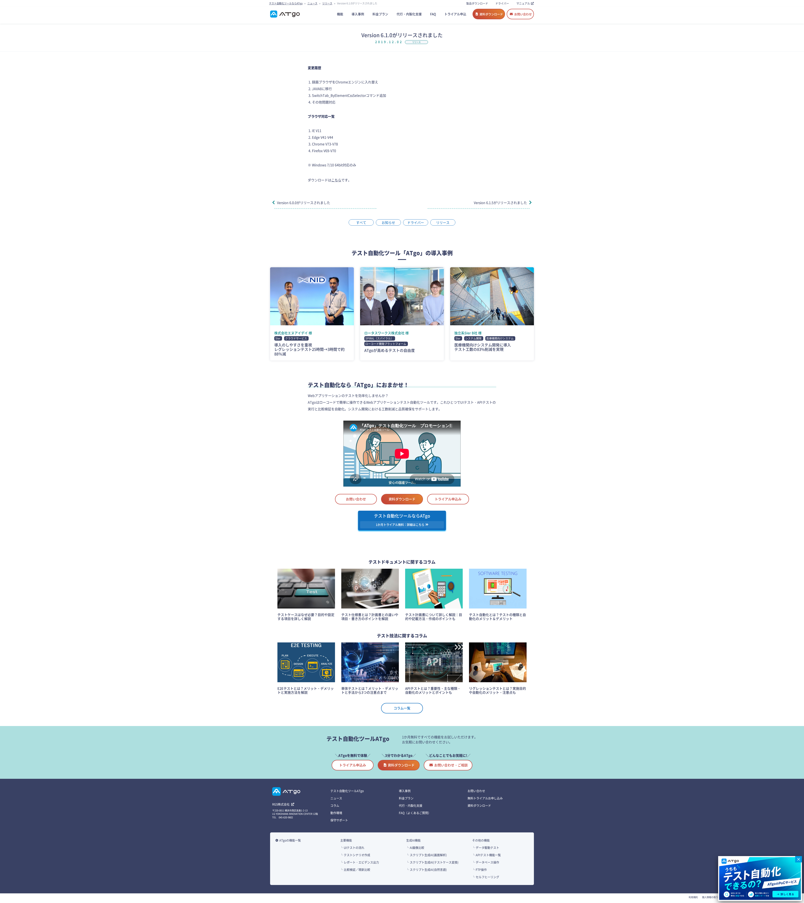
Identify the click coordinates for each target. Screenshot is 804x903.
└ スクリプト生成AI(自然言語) (426, 869)
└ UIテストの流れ (352, 847)
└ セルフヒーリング (485, 877)
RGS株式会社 (281, 804)
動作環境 (336, 813)
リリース (327, 3)
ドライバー (502, 3)
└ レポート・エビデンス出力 (359, 862)
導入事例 (405, 791)
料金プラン (406, 798)
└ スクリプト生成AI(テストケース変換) (432, 862)
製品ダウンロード (477, 3)
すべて (361, 222)
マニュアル (523, 3)
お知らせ (388, 222)
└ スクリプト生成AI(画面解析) (426, 855)
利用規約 (693, 897)
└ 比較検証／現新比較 (355, 869)
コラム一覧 (402, 708)
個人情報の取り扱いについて (717, 897)
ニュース (312, 3)
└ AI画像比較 (415, 847)
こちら (336, 179)
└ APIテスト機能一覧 (486, 855)
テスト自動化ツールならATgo (286, 3)
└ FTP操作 (479, 869)
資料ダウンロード (491, 14)
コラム (334, 805)
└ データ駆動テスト (485, 847)
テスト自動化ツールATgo (347, 791)
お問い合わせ (523, 14)
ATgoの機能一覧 (290, 840)
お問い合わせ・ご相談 (451, 764)
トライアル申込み (448, 498)
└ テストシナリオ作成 (355, 855)
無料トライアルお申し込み (485, 798)
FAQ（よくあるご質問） (415, 813)
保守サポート (339, 820)
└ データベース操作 (485, 862)
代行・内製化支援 (410, 805)
